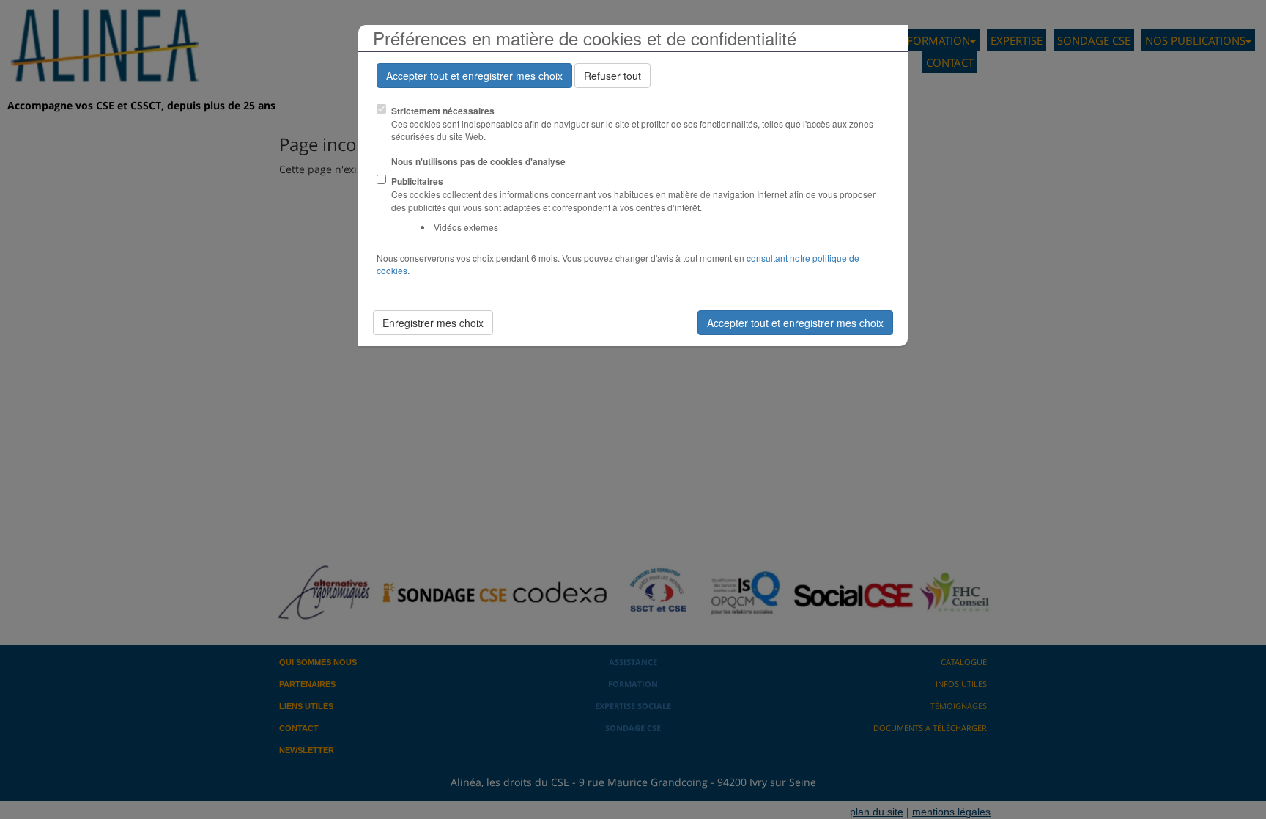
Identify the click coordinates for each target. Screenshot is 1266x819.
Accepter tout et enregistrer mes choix (474, 75)
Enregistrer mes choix (433, 322)
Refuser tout (612, 75)
